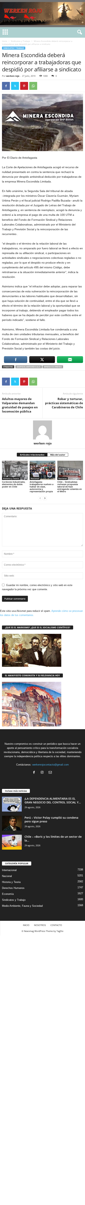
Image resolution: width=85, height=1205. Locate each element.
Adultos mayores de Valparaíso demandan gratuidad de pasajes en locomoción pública (20, 405)
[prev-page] (40, 498)
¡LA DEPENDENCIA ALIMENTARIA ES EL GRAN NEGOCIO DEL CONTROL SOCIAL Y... (53, 800)
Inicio (4, 41)
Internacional (9, 870)
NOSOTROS (40, 925)
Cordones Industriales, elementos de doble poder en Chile (13, 484)
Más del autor (57, 454)
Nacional (35, 478)
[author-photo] (42, 429)
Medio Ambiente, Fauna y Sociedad (22, 905)
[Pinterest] (24, 86)
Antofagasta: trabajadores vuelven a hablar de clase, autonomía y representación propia (41, 486)
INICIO (26, 925)
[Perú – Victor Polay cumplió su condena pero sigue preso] (12, 823)
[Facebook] (6, 86)
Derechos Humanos (13, 887)
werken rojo (12, 75)
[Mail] (50, 772)
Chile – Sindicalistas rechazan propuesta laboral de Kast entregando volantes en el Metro (69, 486)
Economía (8, 893)
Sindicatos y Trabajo (20, 41)
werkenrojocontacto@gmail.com (50, 764)
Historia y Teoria (11, 478)
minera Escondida (53, 367)
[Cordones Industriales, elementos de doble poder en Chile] (15, 470)
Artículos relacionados (32, 454)
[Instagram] (43, 772)
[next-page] (45, 498)
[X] (15, 86)
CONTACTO (56, 925)
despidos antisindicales (29, 367)
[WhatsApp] (33, 86)
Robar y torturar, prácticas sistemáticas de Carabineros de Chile (64, 403)
